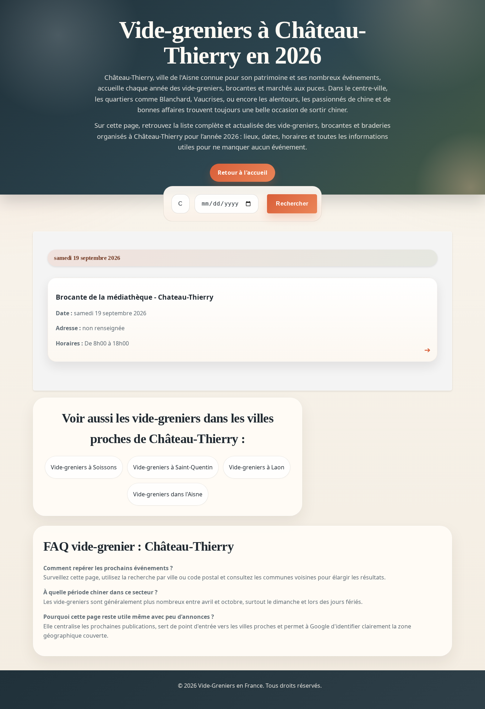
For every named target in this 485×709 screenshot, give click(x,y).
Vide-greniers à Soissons (84, 467)
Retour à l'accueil (242, 172)
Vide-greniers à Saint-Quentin (173, 467)
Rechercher (292, 204)
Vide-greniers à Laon (256, 467)
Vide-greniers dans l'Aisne (167, 494)
